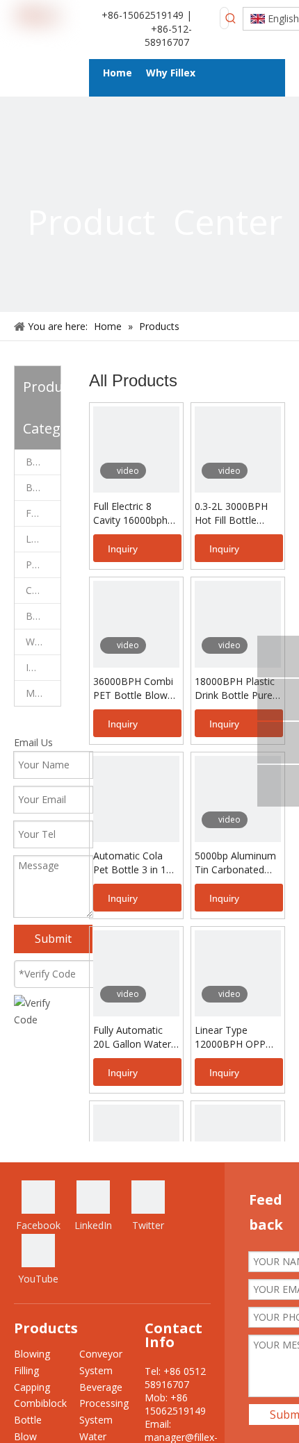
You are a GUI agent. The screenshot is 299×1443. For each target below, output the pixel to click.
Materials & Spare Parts (43, 693)
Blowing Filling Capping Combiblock (43, 461)
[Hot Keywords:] (230, 18)
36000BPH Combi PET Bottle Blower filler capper (135, 688)
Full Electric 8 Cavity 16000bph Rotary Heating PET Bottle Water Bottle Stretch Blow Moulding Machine (132, 513)
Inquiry (123, 548)
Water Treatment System (43, 641)
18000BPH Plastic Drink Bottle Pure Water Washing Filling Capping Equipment (235, 688)
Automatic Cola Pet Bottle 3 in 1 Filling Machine (129, 863)
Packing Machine (43, 564)
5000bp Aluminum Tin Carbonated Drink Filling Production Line (235, 863)
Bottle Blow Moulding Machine (43, 487)
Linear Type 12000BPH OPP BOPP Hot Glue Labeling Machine (234, 1037)
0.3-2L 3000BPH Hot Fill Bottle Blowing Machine (233, 513)
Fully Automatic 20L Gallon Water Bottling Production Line (132, 1037)
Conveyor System (43, 590)
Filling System (43, 513)
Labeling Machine (43, 538)
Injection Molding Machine (43, 667)
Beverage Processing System (43, 615)
